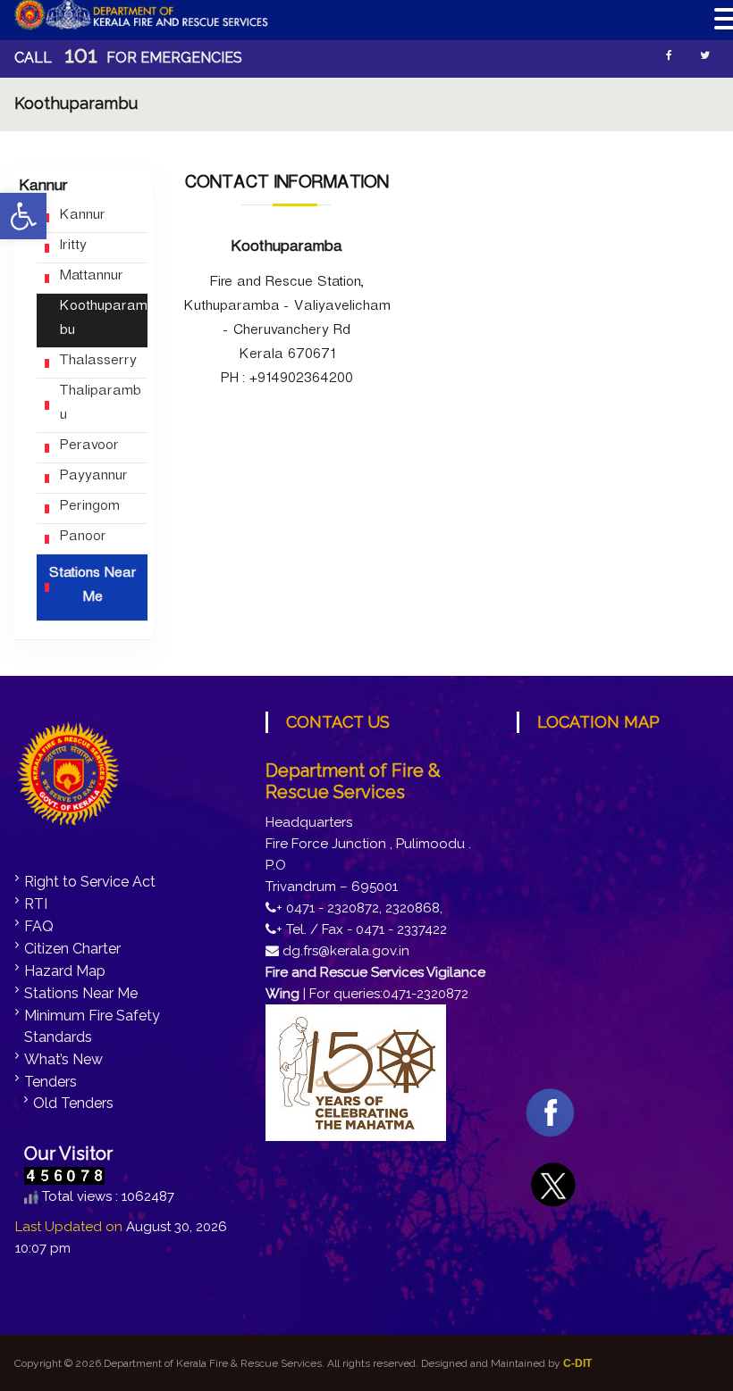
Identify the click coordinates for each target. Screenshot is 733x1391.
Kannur (82, 217)
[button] (23, 216)
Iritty (72, 247)
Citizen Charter (72, 948)
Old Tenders (73, 1103)
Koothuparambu (103, 320)
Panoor (82, 539)
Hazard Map (64, 970)
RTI (35, 903)
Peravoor (88, 447)
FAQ (39, 926)
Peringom (89, 508)
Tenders (50, 1081)
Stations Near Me (92, 587)
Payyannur (93, 478)
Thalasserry (97, 363)
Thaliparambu (99, 405)
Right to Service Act (90, 881)
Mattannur (90, 278)
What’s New (63, 1059)
